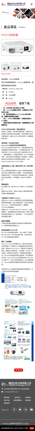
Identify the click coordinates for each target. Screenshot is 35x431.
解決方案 (7, 400)
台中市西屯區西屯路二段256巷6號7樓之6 (17, 389)
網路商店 (28, 400)
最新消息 (17, 397)
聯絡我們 (7, 403)
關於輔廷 (7, 397)
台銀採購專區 (17, 400)
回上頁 (20, 370)
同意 (32, 428)
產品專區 (28, 397)
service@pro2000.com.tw (11, 392)
